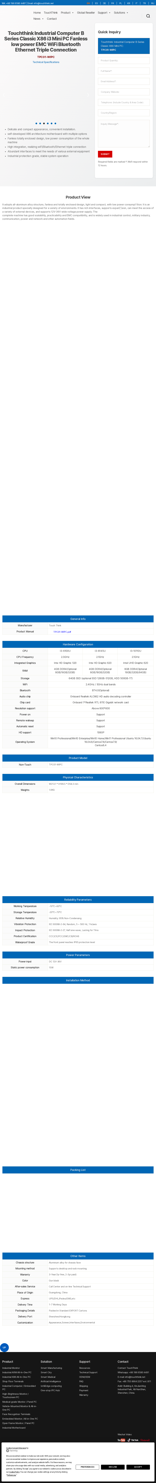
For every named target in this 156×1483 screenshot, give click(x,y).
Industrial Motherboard (13, 1427)
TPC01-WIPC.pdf (62, 631)
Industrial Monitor (11, 1367)
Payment (83, 1390)
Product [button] (66, 12)
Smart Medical (48, 1376)
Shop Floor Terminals (13, 1381)
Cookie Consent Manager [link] (16, 1448)
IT (137, 3)
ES (96, 3)
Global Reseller (86, 12)
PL (120, 3)
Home (37, 12)
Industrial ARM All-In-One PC (16, 1372)
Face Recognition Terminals (16, 1414)
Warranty (83, 1394)
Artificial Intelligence (51, 1381)
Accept (138, 1467)
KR (128, 3)
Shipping (83, 1385)
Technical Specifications (46, 62)
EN (88, 3)
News (36, 18)
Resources (84, 1367)
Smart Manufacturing (51, 1367)
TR (144, 3)
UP (4, 1347)
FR (112, 3)
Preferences (87, 1467)
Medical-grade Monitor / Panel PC (19, 1401)
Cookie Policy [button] (14, 1472)
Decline (113, 1467)
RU (152, 3)
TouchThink (51, 12)
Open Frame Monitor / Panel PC (18, 1423)
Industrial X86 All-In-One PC (16, 1376)
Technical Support (88, 1372)
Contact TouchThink (128, 1367)
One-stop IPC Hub (50, 1390)
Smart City (46, 1372)
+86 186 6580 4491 (16, 3)
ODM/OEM (84, 1376)
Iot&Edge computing (51, 1385)
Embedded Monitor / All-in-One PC (20, 1418)
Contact (52, 18)
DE (104, 3)
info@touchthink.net (44, 3)
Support (102, 12)
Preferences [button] (11, 1475)
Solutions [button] (119, 12)
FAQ (81, 1381)
